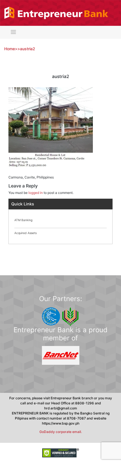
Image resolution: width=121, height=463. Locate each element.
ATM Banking (23, 220)
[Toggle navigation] (13, 32)
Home (9, 48)
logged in (35, 193)
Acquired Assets (25, 233)
